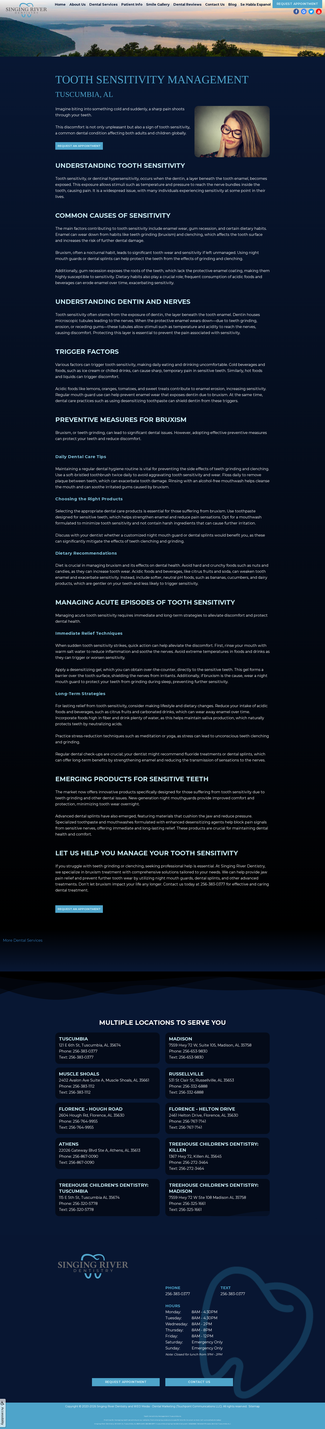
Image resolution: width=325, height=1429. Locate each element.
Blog (232, 4)
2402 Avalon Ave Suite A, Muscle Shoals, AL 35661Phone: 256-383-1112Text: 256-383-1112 (104, 1083)
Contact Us (215, 4)
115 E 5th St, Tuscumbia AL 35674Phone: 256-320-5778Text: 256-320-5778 (103, 1197)
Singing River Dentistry (112, 1406)
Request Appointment (297, 4)
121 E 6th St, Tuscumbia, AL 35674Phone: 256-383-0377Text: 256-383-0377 (90, 1047)
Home (60, 4)
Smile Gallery (158, 4)
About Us (77, 4)
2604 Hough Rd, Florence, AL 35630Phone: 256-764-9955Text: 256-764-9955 (91, 1118)
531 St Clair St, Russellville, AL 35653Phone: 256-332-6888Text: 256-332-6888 (201, 1083)
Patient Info (131, 4)
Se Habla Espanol (255, 4)
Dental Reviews (187, 4)
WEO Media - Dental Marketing (154, 1406)
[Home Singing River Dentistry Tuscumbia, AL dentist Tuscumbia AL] (26, 10)
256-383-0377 (177, 1294)
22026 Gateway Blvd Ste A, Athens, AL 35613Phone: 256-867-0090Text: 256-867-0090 (99, 1153)
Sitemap (254, 1406)
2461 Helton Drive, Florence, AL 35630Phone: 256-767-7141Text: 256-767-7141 (203, 1118)
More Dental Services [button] (23, 940)
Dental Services (103, 4)
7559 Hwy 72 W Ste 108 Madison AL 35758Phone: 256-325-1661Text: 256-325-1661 (213, 1197)
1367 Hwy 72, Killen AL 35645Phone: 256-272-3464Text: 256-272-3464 (213, 1156)
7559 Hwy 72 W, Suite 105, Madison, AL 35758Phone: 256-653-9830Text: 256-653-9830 (210, 1047)
